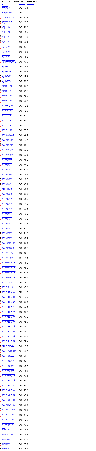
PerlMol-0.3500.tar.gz (6, 42)
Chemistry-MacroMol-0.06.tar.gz (8, 247)
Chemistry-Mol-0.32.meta (6, 179)
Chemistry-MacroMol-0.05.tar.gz (8, 249)
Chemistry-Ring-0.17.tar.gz (7, 121)
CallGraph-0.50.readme (6, 433)
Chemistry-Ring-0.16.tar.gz (7, 124)
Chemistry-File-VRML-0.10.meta (7, 287)
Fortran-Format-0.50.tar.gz (7, 100)
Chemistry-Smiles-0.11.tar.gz (7, 105)
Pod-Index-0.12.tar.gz (6, 31)
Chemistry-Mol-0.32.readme (7, 178)
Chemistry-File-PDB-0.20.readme (8, 365)
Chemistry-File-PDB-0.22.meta (7, 359)
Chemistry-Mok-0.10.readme (7, 239)
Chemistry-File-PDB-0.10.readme (8, 370)
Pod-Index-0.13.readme (6, 28)
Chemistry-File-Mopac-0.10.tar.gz (8, 376)
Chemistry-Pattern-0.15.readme (7, 154)
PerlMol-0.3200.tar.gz (6, 46)
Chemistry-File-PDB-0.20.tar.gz (8, 364)
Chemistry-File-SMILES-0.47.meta (8, 291)
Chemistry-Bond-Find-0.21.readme (8, 415)
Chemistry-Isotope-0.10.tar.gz (7, 256)
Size (28, 4)
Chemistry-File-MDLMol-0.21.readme (8, 380)
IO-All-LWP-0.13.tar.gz (6, 70)
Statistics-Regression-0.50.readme (8, 16)
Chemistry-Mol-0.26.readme (7, 189)
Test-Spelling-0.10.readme (7, 12)
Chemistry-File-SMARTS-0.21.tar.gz (8, 331)
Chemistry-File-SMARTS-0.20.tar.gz (8, 335)
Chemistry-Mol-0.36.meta (6, 164)
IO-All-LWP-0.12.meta (6, 76)
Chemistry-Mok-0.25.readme (7, 217)
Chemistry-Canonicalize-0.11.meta (8, 406)
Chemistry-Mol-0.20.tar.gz (7, 203)
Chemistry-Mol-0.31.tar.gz (7, 180)
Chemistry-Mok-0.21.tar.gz (7, 228)
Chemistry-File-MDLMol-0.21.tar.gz (8, 379)
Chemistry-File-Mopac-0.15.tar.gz (8, 374)
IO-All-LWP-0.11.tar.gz (6, 77)
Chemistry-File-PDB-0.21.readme (8, 361)
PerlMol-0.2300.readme (6, 57)
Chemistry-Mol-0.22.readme (7, 199)
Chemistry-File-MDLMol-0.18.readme (8, 391)
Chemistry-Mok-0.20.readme (7, 232)
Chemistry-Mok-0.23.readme (7, 224)
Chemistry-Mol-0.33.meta (6, 175)
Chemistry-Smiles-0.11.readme (7, 106)
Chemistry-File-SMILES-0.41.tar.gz (8, 310)
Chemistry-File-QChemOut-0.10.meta (8, 351)
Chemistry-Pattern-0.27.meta (7, 140)
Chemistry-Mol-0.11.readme (7, 207)
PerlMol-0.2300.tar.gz (6, 56)
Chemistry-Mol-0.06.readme (7, 212)
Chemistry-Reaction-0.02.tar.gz (8, 134)
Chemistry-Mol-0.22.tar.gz (7, 198)
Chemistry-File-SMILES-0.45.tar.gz (8, 296)
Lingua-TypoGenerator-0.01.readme (8, 60)
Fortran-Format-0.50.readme (7, 101)
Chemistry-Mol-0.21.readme (7, 202)
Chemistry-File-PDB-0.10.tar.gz (8, 369)
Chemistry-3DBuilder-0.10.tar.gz (8, 424)
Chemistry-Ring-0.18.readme (7, 119)
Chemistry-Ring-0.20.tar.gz (7, 110)
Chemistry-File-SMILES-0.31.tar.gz (8, 320)
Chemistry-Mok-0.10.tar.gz (7, 238)
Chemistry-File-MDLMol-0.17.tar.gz (8, 394)
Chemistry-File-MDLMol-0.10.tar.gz (8, 401)
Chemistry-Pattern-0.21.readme (7, 149)
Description (31, 4)
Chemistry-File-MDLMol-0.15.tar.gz (8, 399)
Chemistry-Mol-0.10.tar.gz (7, 208)
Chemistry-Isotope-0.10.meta (7, 258)
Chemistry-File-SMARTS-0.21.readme (8, 332)
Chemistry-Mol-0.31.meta (6, 183)
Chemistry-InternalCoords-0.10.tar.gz (9, 273)
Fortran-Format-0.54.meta (6, 91)
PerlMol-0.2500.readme (6, 52)
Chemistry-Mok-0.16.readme (7, 234)
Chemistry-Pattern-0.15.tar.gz (7, 153)
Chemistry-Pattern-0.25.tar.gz (7, 145)
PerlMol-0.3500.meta (5, 45)
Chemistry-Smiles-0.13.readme (7, 104)
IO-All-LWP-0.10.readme (6, 82)
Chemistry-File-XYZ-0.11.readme (8, 281)
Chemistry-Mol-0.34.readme (7, 170)
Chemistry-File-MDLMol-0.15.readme (8, 400)
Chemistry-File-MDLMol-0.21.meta (8, 381)
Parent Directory (5, 6)
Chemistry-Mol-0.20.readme (7, 204)
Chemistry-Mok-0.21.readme (7, 229)
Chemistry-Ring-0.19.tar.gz (7, 114)
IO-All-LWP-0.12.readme (6, 75)
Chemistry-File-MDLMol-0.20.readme (8, 384)
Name (2, 4)
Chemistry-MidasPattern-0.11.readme (8, 242)
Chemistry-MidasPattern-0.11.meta (8, 243)
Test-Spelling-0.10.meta (6, 13)
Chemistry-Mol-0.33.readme (7, 174)
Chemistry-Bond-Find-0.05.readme (8, 423)
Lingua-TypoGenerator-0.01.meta (8, 61)
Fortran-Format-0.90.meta (6, 87)
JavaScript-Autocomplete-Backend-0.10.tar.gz (10, 62)
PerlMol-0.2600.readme (6, 50)
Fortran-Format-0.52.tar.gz (7, 95)
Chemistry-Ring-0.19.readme (7, 115)
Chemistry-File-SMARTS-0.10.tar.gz (8, 340)
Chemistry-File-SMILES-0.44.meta (8, 302)
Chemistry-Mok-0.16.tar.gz (7, 233)
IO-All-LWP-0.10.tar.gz (6, 81)
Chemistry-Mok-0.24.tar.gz (7, 219)
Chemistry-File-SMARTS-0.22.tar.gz (8, 327)
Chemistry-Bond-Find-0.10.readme (8, 420)
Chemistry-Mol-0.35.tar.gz (7, 165)
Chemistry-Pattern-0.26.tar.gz (7, 141)
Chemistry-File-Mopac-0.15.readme (8, 375)
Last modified (22, 4)
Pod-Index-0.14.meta (5, 26)
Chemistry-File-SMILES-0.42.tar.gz (8, 307)
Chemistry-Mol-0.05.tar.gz (7, 213)
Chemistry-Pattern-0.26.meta (7, 144)
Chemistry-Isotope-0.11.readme (7, 253)
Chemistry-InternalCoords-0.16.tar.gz (9, 266)
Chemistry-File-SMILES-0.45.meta (8, 298)
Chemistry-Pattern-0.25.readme (7, 146)
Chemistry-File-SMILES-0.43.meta (8, 306)
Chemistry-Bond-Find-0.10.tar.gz (8, 419)
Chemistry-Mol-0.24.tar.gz (7, 193)
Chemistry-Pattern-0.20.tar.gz (7, 150)
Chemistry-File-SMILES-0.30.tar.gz (8, 322)
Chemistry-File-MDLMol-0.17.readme (8, 395)
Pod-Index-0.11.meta (5, 37)
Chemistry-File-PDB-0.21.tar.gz (8, 360)
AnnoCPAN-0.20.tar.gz (6, 445)
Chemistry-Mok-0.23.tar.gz (7, 223)
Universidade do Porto (3, 450)
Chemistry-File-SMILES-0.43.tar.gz (8, 303)
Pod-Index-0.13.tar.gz (6, 27)
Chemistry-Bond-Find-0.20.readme (8, 418)
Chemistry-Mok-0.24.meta (6, 222)
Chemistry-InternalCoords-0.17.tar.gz (9, 263)
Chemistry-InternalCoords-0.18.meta (8, 262)
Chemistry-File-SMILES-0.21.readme (8, 326)
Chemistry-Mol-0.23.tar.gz (7, 195)
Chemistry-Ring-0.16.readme (7, 125)
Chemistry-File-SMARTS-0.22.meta (8, 330)
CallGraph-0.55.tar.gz (6, 429)
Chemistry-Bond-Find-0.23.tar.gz (8, 410)
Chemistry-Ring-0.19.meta (6, 116)
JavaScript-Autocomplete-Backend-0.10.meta (10, 65)
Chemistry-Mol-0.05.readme (7, 214)
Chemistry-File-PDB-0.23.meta (7, 355)
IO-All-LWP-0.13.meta (6, 72)
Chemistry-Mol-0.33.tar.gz (7, 173)
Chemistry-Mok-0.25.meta (6, 218)
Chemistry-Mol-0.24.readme (7, 194)
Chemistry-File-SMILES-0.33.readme (8, 316)
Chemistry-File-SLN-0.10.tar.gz (8, 346)
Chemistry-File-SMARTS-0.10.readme (8, 341)
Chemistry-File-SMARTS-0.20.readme (8, 336)
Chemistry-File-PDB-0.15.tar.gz (8, 366)
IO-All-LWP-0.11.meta (6, 80)
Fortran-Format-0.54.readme (7, 90)
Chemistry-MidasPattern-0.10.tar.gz (8, 244)
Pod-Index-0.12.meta (5, 33)
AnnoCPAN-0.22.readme (6, 439)
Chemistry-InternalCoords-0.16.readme (9, 267)
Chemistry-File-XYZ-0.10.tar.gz (8, 282)
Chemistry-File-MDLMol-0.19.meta (8, 389)
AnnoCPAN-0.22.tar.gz (6, 438)
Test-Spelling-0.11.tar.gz (7, 7)
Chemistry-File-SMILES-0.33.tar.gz (8, 315)
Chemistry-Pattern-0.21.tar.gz (7, 148)
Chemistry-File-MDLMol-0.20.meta (8, 385)
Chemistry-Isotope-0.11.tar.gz (7, 252)
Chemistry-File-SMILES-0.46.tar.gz (8, 292)
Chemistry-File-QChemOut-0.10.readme (9, 350)
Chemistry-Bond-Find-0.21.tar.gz (8, 414)
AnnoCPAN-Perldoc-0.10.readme (7, 435)
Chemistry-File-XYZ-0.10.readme (8, 283)
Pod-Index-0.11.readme (6, 36)
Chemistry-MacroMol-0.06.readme (8, 248)
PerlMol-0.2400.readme (6, 55)
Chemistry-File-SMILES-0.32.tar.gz (8, 317)
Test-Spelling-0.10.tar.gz (7, 11)
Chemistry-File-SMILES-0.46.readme (8, 293)
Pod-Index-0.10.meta (5, 41)
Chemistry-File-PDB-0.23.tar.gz (8, 352)
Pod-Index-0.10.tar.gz (6, 38)
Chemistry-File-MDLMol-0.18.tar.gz (8, 390)
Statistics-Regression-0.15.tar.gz (8, 18)
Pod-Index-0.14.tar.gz (6, 23)
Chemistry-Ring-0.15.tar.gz (7, 126)
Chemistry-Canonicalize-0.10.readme (8, 409)
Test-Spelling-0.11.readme (7, 8)
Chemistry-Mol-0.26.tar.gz (7, 188)
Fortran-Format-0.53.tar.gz (7, 92)
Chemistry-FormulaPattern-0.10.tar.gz (9, 276)
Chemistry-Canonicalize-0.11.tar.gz (8, 404)
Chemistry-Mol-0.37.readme (7, 159)
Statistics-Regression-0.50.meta (8, 17)
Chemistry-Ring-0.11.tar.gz (7, 129)
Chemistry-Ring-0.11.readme (7, 130)
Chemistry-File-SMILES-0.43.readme (8, 305)
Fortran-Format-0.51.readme (7, 99)
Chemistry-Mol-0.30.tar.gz (7, 184)
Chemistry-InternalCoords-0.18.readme (9, 261)
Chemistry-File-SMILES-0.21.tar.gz (8, 325)
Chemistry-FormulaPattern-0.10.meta (8, 278)
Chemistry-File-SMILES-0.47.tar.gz (8, 288)
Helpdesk (8, 450)
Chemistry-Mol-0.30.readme (7, 185)
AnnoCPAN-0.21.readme (6, 443)
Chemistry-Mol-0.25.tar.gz (7, 190)
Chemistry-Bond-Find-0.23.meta (7, 413)
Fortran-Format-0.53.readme (7, 94)
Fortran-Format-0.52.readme (7, 96)
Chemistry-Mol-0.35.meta (6, 168)
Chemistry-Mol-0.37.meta (6, 160)
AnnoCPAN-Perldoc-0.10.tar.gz (7, 434)
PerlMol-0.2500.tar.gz (6, 51)
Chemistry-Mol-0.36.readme (7, 163)
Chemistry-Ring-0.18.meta (6, 120)
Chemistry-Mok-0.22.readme (7, 227)
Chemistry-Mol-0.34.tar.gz (7, 169)
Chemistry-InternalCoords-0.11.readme (9, 272)
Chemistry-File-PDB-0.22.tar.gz (8, 356)
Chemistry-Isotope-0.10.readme (7, 257)
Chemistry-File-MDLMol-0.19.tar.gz (8, 386)
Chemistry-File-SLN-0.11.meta (7, 345)
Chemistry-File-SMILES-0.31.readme (8, 321)
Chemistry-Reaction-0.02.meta (7, 136)
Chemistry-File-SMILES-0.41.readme (8, 311)
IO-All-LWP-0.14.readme (6, 67)
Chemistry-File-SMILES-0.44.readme (8, 301)
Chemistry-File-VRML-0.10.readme (8, 286)
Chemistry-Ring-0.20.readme (7, 111)
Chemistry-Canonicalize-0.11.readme (8, 405)
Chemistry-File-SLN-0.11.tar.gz (8, 342)
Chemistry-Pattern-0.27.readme (7, 139)
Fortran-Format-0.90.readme (7, 86)
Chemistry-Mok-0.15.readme (7, 237)
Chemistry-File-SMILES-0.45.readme (8, 297)
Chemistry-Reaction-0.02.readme (8, 135)
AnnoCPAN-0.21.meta (5, 444)
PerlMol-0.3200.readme (6, 47)
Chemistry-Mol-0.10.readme (7, 209)
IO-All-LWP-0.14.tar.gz (6, 66)
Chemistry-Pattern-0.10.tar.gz (7, 155)
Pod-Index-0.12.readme (6, 32)
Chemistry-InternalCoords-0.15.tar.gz (9, 268)
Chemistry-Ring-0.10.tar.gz (7, 131)
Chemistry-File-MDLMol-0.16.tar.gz (8, 396)
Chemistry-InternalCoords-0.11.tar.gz (9, 271)
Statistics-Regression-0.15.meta (8, 21)
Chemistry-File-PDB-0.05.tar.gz (8, 371)
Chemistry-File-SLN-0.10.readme (8, 347)
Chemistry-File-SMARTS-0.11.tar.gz (8, 337)
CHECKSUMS (3, 428)
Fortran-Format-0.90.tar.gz (7, 85)
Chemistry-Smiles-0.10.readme (7, 109)
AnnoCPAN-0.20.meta (5, 448)
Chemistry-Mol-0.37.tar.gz (7, 158)
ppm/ (2, 22)
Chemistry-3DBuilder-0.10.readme (8, 425)
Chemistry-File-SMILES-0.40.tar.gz (8, 312)
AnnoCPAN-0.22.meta (5, 440)
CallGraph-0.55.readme (6, 430)
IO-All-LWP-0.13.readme (6, 71)
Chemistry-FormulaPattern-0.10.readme (9, 277)
